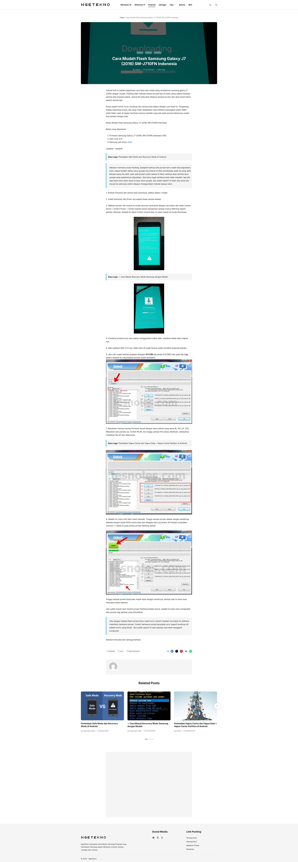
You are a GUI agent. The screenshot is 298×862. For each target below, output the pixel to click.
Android (151, 5)
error (121, 651)
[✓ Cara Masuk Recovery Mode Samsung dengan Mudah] (149, 718)
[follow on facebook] (153, 837)
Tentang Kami (191, 838)
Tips (172, 5)
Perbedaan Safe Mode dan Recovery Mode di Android (142, 157)
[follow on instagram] (157, 837)
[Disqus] (149, 784)
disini (129, 142)
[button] (210, 5)
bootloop (112, 651)
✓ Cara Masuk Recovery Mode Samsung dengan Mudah (143, 277)
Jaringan (162, 5)
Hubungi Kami (191, 842)
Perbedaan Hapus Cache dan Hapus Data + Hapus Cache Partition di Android (153, 443)
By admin (136, 70)
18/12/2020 (149, 70)
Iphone (182, 5)
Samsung (157, 52)
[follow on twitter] (162, 837)
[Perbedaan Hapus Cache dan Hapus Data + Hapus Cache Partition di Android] (195, 718)
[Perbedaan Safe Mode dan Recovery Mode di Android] (102, 718)
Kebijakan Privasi (192, 845)
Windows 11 (140, 5)
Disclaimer (190, 849)
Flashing (148, 52)
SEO (190, 5)
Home (122, 17)
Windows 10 (125, 5)
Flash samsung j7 (134, 651)
